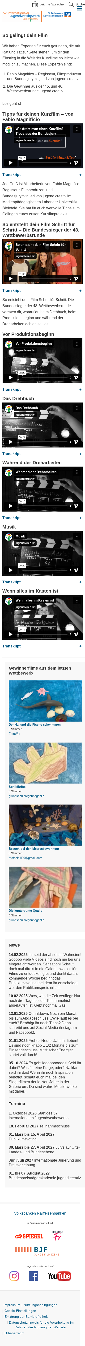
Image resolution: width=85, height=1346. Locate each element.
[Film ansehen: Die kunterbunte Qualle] (45, 891)
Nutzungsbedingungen (40, 1305)
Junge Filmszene (37, 1251)
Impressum (12, 1305)
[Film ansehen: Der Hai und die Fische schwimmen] (45, 705)
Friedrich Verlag (57, 1236)
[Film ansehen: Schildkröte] (45, 767)
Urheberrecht (14, 1333)
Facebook (33, 1276)
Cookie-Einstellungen (20, 1311)
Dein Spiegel (30, 1236)
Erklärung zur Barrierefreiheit (26, 1316)
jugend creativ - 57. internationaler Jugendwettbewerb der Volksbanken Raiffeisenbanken (21, 16)
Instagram (14, 1276)
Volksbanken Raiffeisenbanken (56, 16)
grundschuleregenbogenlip (26, 796)
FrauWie (14, 734)
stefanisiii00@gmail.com (25, 858)
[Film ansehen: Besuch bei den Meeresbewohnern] (45, 830)
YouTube (59, 1276)
